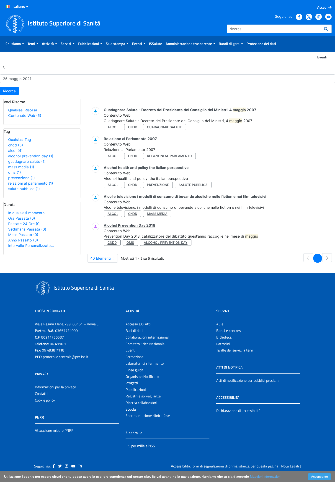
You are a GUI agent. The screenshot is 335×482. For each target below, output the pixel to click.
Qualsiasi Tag (19, 139)
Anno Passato (23, 240)
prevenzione (21, 178)
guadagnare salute (27, 161)
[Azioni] (7, 6)
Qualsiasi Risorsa (22, 110)
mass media (21, 167)
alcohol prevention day (30, 156)
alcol (15, 150)
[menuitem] (15, 43)
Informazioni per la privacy (55, 387)
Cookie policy (45, 400)
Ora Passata (21, 218)
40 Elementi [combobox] (100, 258)
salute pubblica (24, 188)
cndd (15, 145)
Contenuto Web (24, 115)
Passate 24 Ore (24, 223)
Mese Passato (23, 234)
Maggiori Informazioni (265, 476)
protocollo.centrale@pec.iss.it (65, 356)
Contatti (41, 393)
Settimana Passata (27, 229)
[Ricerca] (326, 29)
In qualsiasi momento (26, 213)
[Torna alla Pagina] (3, 67)
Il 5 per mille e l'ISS (140, 446)
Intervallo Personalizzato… (31, 245)
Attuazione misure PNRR (54, 430)
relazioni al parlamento (30, 183)
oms (14, 172)
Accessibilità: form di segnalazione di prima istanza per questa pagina (224, 466)
